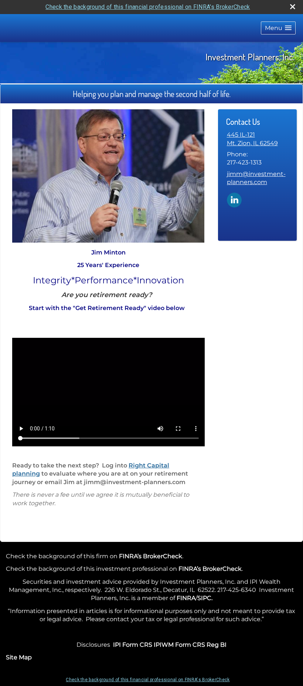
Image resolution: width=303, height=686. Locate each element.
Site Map (19, 657)
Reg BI (217, 644)
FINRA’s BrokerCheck (150, 556)
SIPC (204, 598)
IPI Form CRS (132, 644)
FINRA (186, 598)
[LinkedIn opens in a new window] (234, 199)
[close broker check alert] (293, 7)
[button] (278, 27)
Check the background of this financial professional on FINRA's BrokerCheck (147, 6)
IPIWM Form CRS (179, 644)
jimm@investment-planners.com (256, 178)
